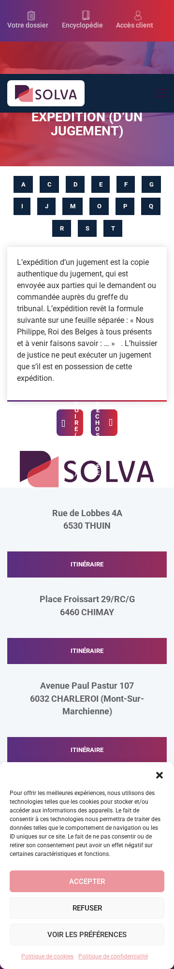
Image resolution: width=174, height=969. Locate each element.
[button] (159, 774)
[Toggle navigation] (161, 93)
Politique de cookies (47, 956)
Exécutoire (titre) (76, 422)
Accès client (134, 25)
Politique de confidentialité (113, 956)
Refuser (87, 908)
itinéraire (87, 564)
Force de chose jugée (97, 422)
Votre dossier (27, 25)
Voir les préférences (87, 934)
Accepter (87, 881)
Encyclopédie (82, 25)
